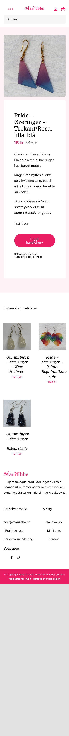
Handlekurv (54, 522)
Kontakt (54, 539)
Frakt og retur (15, 530)
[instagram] (18, 557)
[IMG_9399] (35, 66)
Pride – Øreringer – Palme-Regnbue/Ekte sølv (53, 367)
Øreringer (33, 254)
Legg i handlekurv (34, 240)
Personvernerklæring (18, 539)
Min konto (54, 530)
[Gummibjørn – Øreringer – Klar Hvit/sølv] (16, 325)
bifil (23, 256)
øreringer (38, 256)
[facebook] (11, 557)
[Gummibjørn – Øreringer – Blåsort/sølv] (16, 402)
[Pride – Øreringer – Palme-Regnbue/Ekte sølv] (52, 325)
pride (29, 256)
